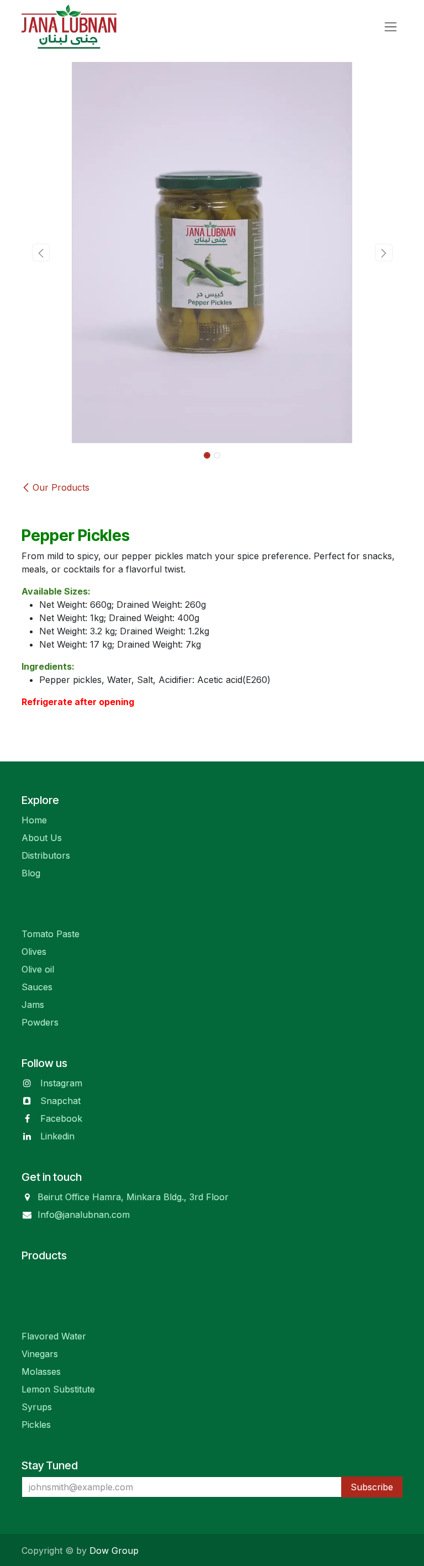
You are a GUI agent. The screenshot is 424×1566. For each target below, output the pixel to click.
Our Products (61, 487)
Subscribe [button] (372, 1487)
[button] (41, 252)
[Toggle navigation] (390, 26)
